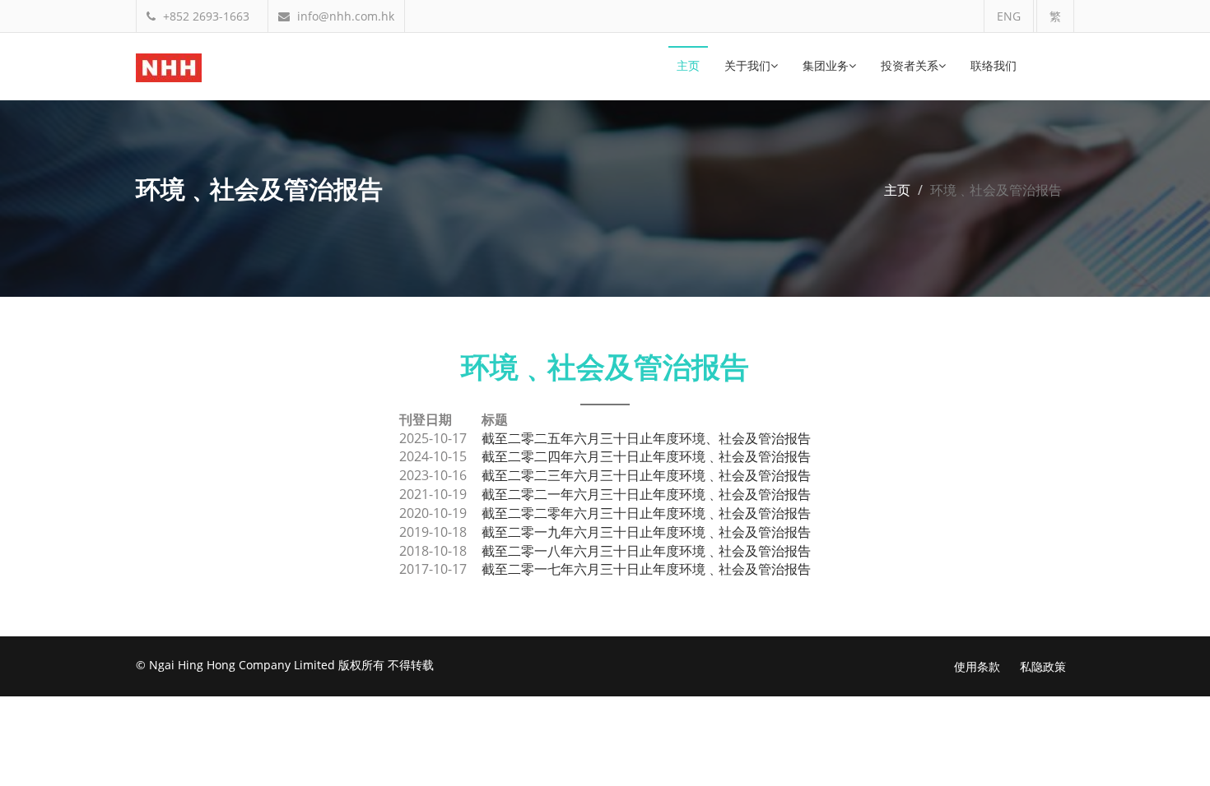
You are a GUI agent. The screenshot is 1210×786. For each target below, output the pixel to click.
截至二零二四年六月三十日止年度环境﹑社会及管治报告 (646, 456)
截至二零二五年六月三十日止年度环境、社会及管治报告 (646, 438)
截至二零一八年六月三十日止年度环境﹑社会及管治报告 (646, 551)
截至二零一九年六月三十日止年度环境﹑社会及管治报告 (646, 532)
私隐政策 (1043, 666)
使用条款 (977, 666)
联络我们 (993, 66)
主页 (688, 66)
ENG (1009, 16)
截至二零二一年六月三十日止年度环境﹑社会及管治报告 (646, 494)
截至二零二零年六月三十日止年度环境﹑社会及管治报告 (646, 513)
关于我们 (747, 66)
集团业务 (826, 66)
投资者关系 (909, 66)
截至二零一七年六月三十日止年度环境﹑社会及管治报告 (646, 569)
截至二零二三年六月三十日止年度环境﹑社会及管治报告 (646, 475)
